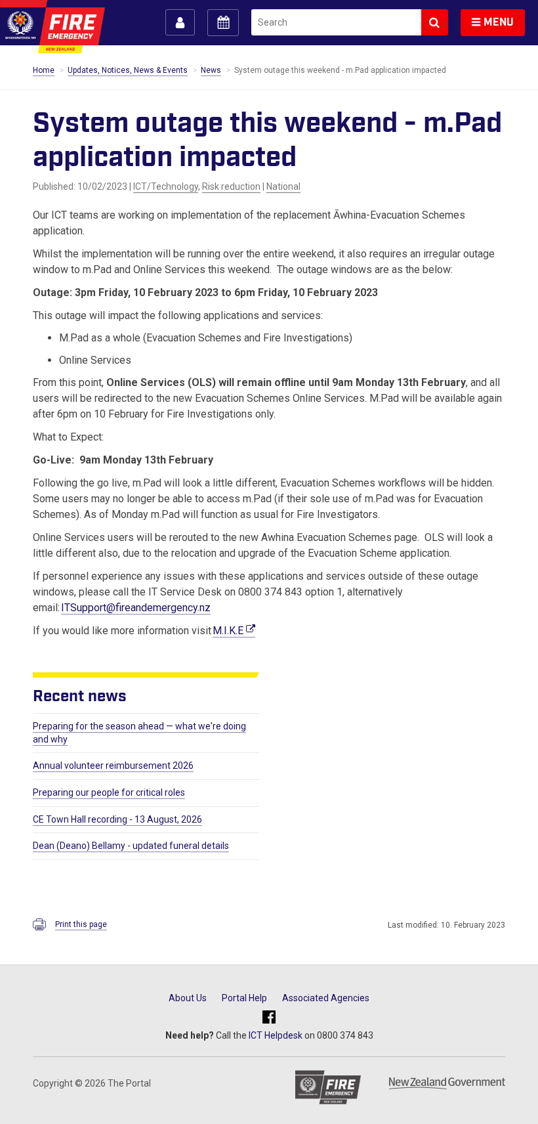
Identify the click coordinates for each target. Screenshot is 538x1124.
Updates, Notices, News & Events (128, 70)
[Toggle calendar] (223, 22)
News (211, 70)
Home (43, 70)
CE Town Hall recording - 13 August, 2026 (117, 819)
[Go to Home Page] (52, 26)
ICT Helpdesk (275, 1035)
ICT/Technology (165, 186)
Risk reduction (231, 186)
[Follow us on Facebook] (269, 1017)
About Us (188, 998)
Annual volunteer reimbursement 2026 (113, 765)
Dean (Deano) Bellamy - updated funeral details (131, 845)
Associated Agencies (325, 998)
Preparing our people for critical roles (109, 792)
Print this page (81, 924)
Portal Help (244, 998)
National (283, 186)
